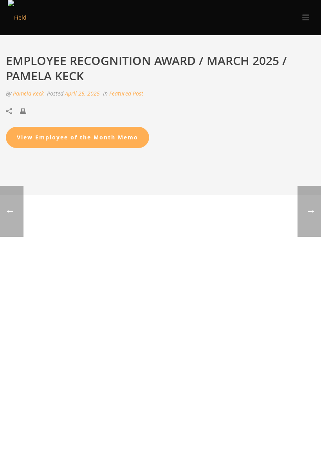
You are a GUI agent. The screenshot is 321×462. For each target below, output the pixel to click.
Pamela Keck (28, 93)
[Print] (27, 110)
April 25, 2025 (82, 93)
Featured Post (126, 93)
